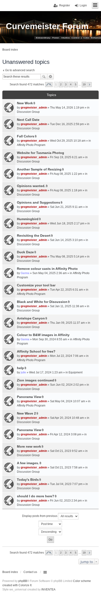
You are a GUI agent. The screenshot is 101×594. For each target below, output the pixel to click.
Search (43, 76)
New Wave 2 (26, 413)
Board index (10, 572)
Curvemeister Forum (47, 26)
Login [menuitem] (83, 5)
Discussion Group (28, 112)
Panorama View (29, 397)
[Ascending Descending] (50, 531)
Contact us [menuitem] (30, 572)
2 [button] (61, 84)
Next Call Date (28, 120)
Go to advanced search (20, 70)
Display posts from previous (40, 516)
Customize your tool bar (36, 285)
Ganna (25, 273)
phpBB (22, 581)
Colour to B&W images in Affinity (43, 335)
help (20, 368)
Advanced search (50, 76)
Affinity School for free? (36, 351)
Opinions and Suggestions (38, 202)
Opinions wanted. (31, 186)
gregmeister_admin (34, 107)
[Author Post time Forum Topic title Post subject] (50, 524)
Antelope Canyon (31, 318)
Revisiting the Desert (33, 235)
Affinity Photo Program (31, 145)
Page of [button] (49, 84)
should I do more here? (35, 496)
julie (23, 372)
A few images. (28, 463)
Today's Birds (28, 479)
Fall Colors (25, 136)
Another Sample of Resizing (39, 169)
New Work (25, 103)
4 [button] (70, 84)
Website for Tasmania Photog (40, 153)
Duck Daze (25, 252)
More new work (29, 446)
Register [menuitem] (64, 5)
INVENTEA (48, 589)
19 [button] (84, 84)
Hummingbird (28, 219)
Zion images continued (35, 380)
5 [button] (75, 84)
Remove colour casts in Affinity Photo (47, 269)
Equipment (75, 372)
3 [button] (65, 84)
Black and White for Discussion (42, 302)
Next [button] (89, 84)
